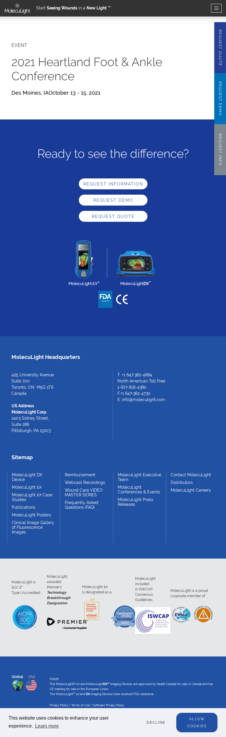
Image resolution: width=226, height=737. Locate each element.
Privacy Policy (59, 705)
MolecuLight (26, 487)
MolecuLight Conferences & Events (139, 489)
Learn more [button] (47, 725)
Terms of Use (80, 705)
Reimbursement (80, 474)
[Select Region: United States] (31, 683)
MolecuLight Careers (191, 490)
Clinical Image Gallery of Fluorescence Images (33, 527)
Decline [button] (156, 722)
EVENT (19, 45)
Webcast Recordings (85, 482)
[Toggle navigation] (216, 8)
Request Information (113, 184)
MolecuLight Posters (31, 515)
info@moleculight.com (143, 399)
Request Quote (113, 216)
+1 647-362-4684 (137, 374)
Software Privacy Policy (108, 705)
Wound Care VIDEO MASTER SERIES (84, 492)
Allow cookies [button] (197, 722)
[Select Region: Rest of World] (17, 684)
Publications (23, 507)
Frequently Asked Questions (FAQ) (81, 505)
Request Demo (113, 200)
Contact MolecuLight (191, 474)
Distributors (182, 482)
